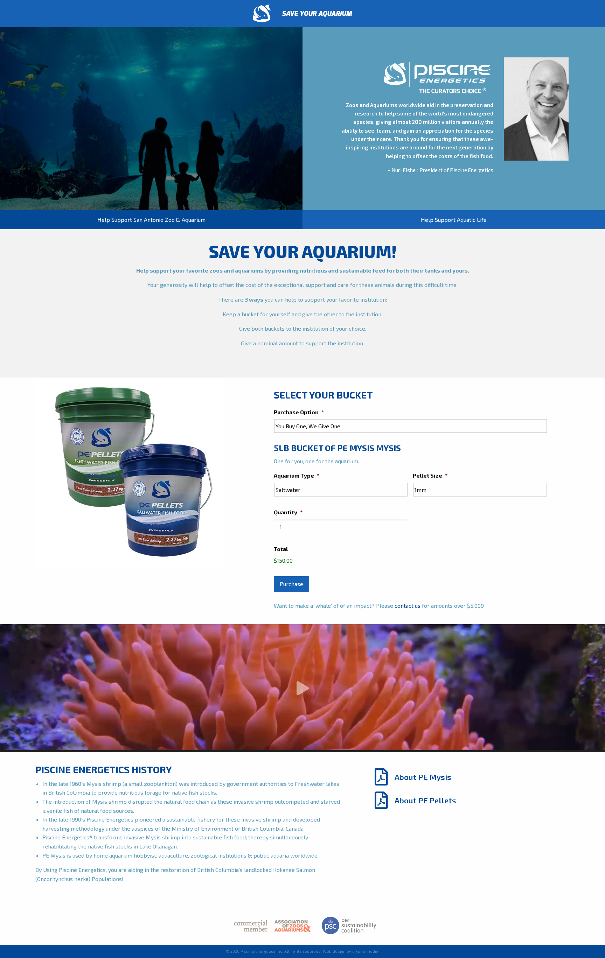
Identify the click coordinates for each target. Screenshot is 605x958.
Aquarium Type (296, 475)
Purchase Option (299, 412)
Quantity (288, 512)
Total (281, 548)
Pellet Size (430, 475)
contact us (407, 605)
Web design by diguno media (350, 951)
